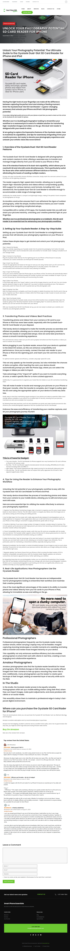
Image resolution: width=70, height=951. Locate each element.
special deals (27, 12)
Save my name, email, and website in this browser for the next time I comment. (27, 877)
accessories (6, 1)
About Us (6, 915)
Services (36, 9)
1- (58, 894)
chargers (14, 1)
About (29, 9)
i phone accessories (9, 23)
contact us (35, 1)
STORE (58, 9)
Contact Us (50, 9)
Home (23, 9)
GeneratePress (45, 943)
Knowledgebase (40, 917)
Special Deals (40, 919)
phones (28, 1)
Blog (42, 9)
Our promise (7, 919)
